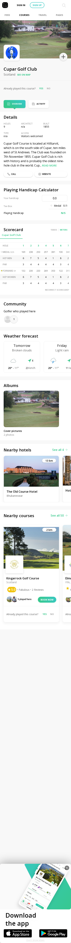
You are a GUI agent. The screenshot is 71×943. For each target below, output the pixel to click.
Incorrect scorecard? (57, 290)
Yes (41, 88)
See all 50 (57, 515)
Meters (63, 230)
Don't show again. (35, 940)
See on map (24, 74)
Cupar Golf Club (11, 235)
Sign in (21, 5)
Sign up (37, 5)
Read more (49, 165)
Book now (47, 599)
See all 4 (58, 450)
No (48, 88)
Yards (54, 230)
